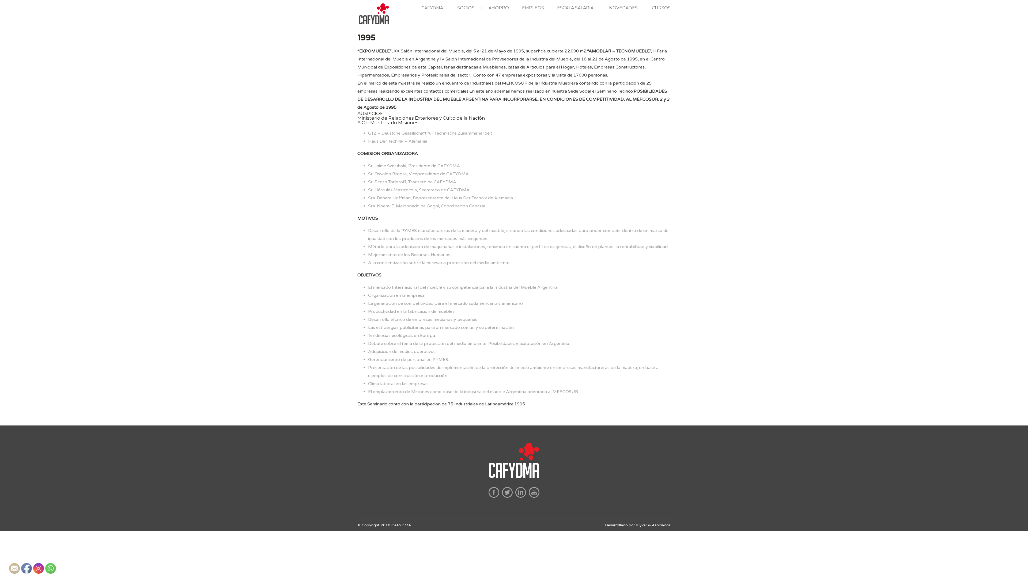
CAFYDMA (432, 7)
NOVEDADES (623, 7)
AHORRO (499, 7)
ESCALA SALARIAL (576, 7)
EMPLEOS (533, 7)
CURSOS (661, 7)
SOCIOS (465, 7)
